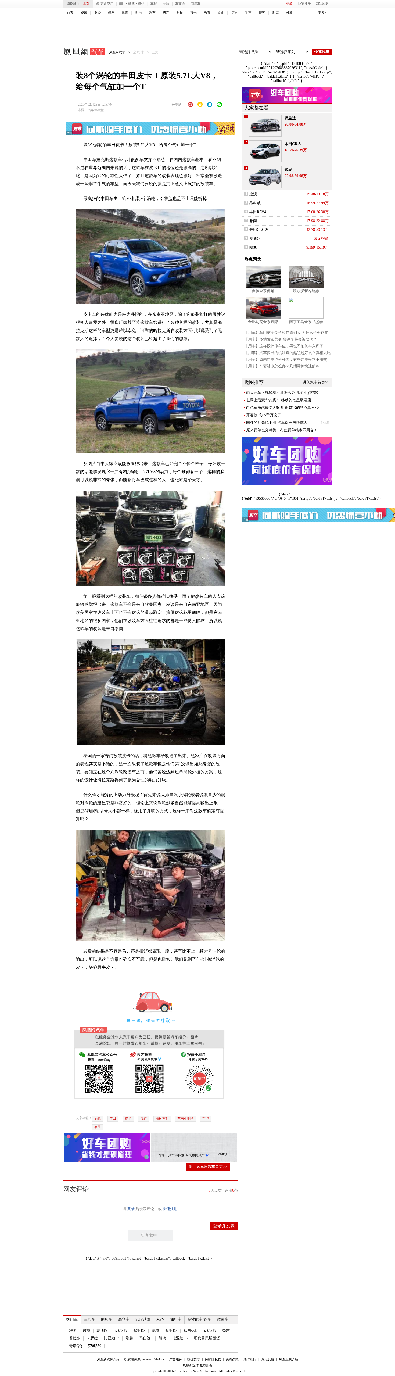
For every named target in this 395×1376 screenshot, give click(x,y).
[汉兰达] (265, 126)
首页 (70, 13)
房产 (166, 13)
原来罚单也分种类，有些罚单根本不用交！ (282, 430)
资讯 (84, 13)
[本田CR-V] (265, 151)
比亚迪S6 (180, 1338)
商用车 (195, 4)
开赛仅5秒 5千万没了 (263, 415)
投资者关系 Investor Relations (144, 1359)
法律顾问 (249, 1359)
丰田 (111, 144)
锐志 (226, 1331)
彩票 (275, 13)
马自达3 (145, 1338)
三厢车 (89, 1319)
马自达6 (190, 1331)
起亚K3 (139, 1331)
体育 (125, 13)
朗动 (162, 1338)
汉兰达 (290, 118)
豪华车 (124, 1319)
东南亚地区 (185, 1118)
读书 (193, 13)
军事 (248, 13)
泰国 (97, 1127)
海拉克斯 (162, 1118)
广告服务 (175, 1359)
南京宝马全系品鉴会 (306, 322)
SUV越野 (142, 1319)
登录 (289, 4)
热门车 (72, 1320)
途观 (253, 194)
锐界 (288, 170)
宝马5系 (209, 1331)
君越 (129, 1338)
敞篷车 (222, 1319)
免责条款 (232, 1359)
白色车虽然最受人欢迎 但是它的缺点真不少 (282, 408)
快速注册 (304, 4)
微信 (141, 4)
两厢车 (106, 1319)
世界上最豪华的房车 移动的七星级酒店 (278, 400)
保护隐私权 (213, 1359)
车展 (153, 4)
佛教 (289, 13)
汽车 (152, 13)
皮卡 (128, 1118)
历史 (234, 13)
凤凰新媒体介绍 (108, 1359)
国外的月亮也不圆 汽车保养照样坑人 (276, 423)
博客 (262, 13)
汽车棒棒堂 (96, 110)
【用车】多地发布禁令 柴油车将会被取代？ (280, 339)
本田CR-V (293, 144)
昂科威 (255, 203)
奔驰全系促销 (263, 291)
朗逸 (253, 247)
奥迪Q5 (255, 239)
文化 (221, 13)
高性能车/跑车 (199, 1319)
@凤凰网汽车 (195, 1155)
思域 (155, 1331)
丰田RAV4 (257, 212)
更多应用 (106, 4)
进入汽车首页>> (316, 382)
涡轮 (97, 1118)
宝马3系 (120, 1331)
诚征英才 (193, 1359)
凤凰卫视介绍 (288, 1359)
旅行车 (176, 1319)
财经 (97, 13)
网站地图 (322, 4)
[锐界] (265, 177)
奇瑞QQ (75, 1346)
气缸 (143, 1118)
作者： (163, 1155)
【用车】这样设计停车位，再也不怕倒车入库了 (283, 346)
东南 (156, 314)
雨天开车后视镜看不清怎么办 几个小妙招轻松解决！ (282, 393)
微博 (131, 4)
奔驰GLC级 (258, 230)
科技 (180, 13)
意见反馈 (267, 1359)
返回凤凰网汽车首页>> (208, 1167)
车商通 (180, 4)
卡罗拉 (92, 1338)
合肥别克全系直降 (263, 322)
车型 (205, 1118)
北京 (86, 4)
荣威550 (94, 1346)
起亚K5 (171, 1331)
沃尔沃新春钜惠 (306, 291)
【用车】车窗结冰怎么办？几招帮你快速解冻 (281, 366)
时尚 (138, 13)
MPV (160, 1319)
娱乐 (111, 13)
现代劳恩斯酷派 (207, 1338)
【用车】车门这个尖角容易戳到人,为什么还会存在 (286, 333)
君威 (86, 1331)
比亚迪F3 (111, 1338)
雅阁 (73, 1331)
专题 (166, 4)
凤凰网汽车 (80, 53)
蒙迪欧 (102, 1331)
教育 (207, 13)
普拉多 (74, 1338)
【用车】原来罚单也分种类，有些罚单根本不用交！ (287, 360)
